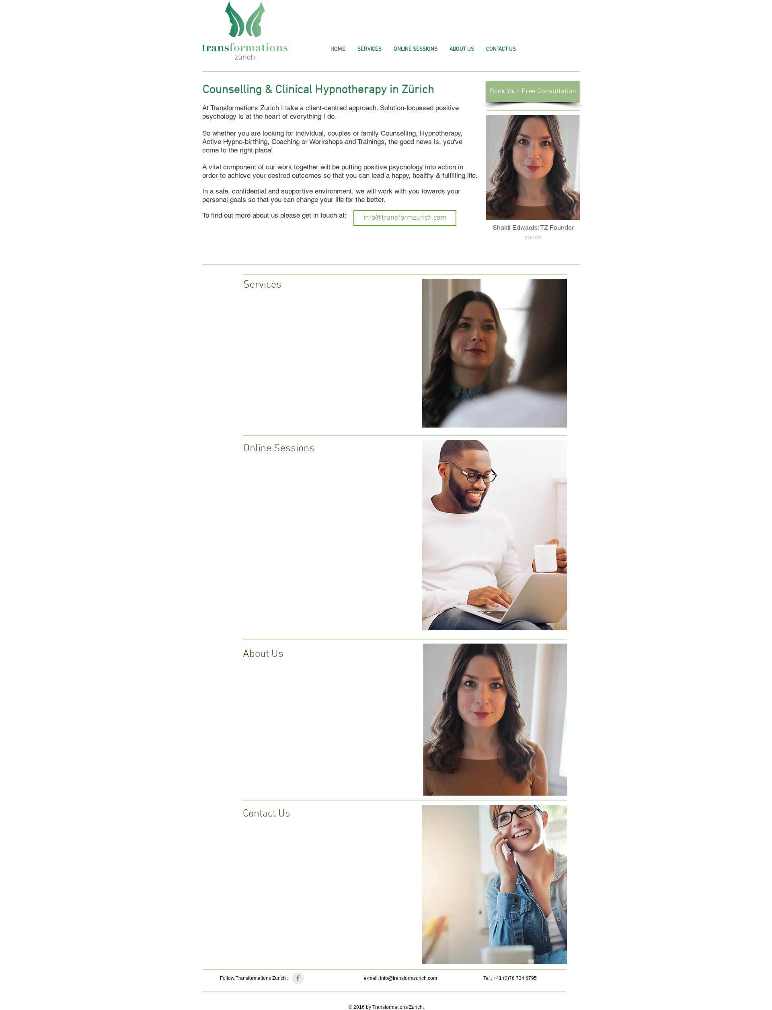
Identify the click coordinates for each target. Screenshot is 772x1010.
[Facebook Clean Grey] (298, 978)
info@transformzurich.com (408, 978)
